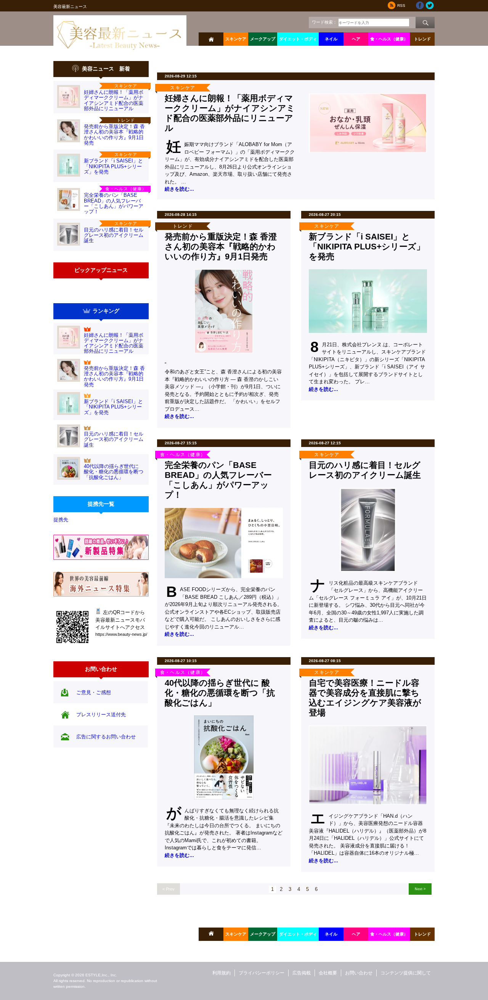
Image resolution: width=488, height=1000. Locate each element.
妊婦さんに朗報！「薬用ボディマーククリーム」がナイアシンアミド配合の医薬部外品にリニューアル (113, 100)
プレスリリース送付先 (101, 714)
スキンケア (235, 39)
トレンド (422, 39)
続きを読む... (179, 189)
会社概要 (328, 973)
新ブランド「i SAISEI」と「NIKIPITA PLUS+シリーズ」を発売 (113, 166)
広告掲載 (301, 973)
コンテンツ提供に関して (405, 973)
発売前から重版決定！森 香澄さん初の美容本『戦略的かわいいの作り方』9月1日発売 (114, 135)
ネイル (331, 39)
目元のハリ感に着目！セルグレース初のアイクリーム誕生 (113, 235)
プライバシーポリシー (261, 973)
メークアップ (262, 39)
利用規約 (221, 973)
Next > (420, 889)
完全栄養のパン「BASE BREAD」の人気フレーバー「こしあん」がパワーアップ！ (113, 203)
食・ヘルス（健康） (389, 39)
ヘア (356, 39)
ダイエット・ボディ (298, 39)
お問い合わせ (358, 973)
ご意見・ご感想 (93, 692)
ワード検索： (324, 22)
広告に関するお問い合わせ (106, 737)
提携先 (60, 520)
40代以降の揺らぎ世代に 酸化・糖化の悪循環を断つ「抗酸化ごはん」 (113, 471)
